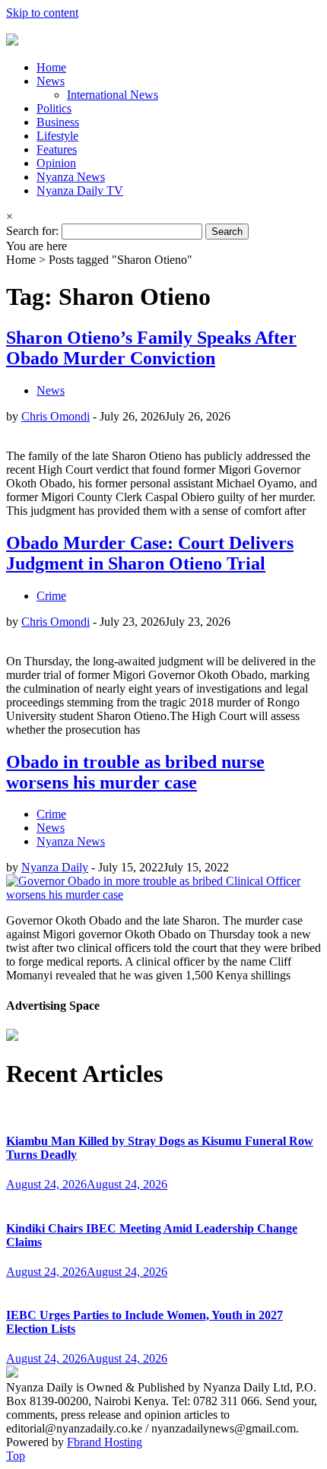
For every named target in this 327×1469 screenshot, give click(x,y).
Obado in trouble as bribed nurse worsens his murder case (135, 772)
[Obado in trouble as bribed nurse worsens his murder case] (163, 894)
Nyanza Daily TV (80, 190)
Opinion (56, 163)
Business (58, 122)
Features (57, 149)
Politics (54, 108)
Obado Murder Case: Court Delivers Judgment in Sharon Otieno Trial (150, 553)
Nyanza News (71, 176)
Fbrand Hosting (104, 1442)
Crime (51, 595)
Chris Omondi (55, 416)
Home (51, 67)
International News (112, 94)
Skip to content (42, 12)
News (51, 81)
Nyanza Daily (54, 867)
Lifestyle (57, 135)
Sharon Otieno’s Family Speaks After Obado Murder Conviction (151, 348)
